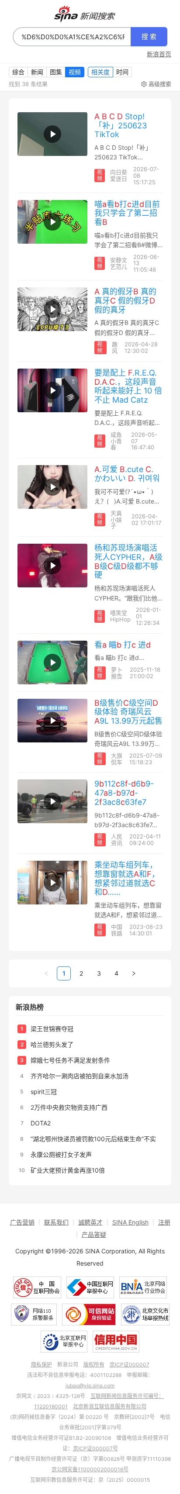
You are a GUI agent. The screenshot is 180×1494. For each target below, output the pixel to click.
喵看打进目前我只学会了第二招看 (127, 213)
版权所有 (93, 1364)
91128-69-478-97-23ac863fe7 (124, 792)
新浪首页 (159, 54)
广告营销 (22, 1222)
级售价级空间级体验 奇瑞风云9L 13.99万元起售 (128, 711)
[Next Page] (134, 973)
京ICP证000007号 (95, 1448)
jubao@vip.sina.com (90, 1385)
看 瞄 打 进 (122, 644)
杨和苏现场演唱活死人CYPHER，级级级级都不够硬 (128, 561)
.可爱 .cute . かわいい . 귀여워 (127, 474)
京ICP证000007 (129, 1364)
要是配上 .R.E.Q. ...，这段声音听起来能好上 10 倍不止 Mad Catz (128, 386)
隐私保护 (41, 1364)
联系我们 (56, 1222)
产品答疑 (94, 1234)
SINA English (130, 1222)
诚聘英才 (90, 1222)
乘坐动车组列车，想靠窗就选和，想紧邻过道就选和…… (126, 878)
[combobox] (72, 36)
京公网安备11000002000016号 (90, 1469)
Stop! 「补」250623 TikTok (120, 125)
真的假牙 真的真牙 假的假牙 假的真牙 (125, 300)
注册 (164, 1222)
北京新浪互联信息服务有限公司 (109, 1406)
